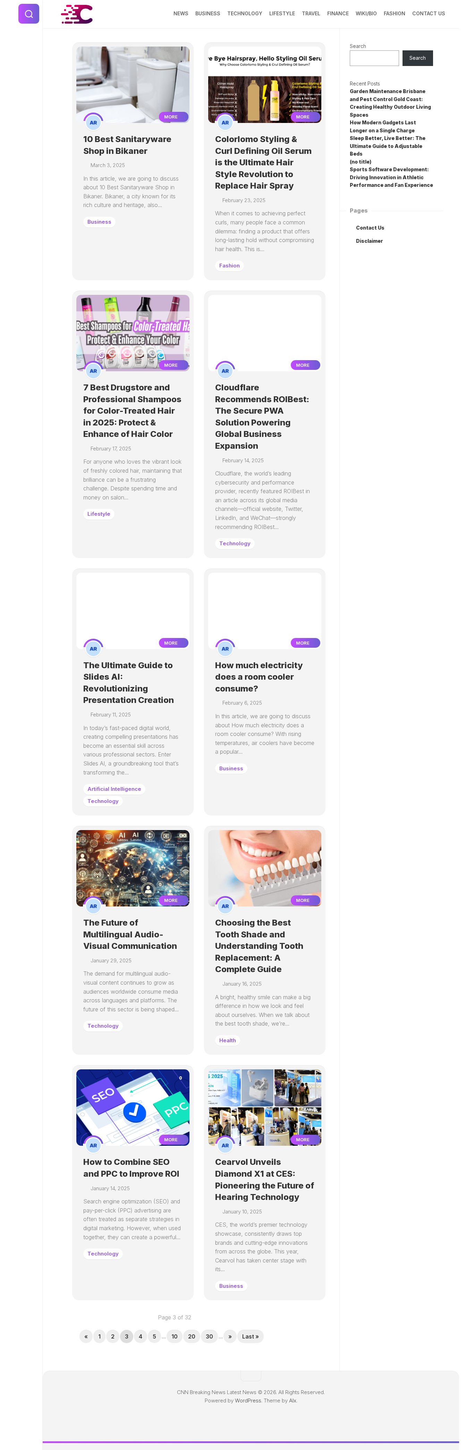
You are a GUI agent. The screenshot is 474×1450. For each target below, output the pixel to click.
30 (209, 1336)
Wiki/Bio (366, 13)
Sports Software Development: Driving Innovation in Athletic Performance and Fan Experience (391, 177)
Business (207, 13)
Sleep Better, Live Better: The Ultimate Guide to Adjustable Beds (387, 146)
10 (174, 1336)
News (180, 13)
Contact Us (428, 13)
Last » (250, 1336)
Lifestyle (282, 13)
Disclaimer (369, 241)
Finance (338, 13)
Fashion (394, 13)
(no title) (360, 162)
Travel (311, 13)
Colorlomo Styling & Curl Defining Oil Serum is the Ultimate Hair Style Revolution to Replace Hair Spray (263, 162)
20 (191, 1336)
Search (358, 46)
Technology (244, 13)
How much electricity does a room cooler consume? (259, 677)
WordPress (248, 1400)
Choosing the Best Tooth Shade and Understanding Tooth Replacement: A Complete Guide (259, 946)
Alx (292, 1400)
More (171, 116)
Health (227, 1040)
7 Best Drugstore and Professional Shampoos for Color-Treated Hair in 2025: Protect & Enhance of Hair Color (132, 410)
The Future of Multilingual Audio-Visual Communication (130, 934)
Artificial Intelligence (114, 789)
